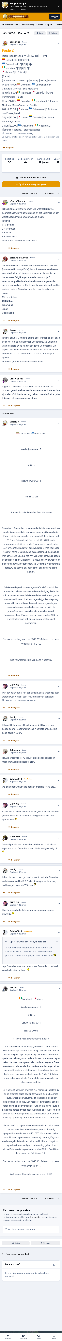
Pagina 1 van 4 (28, 194)
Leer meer (5, 6)
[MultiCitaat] (4, 248)
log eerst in (35, 1217)
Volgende (49, 194)
